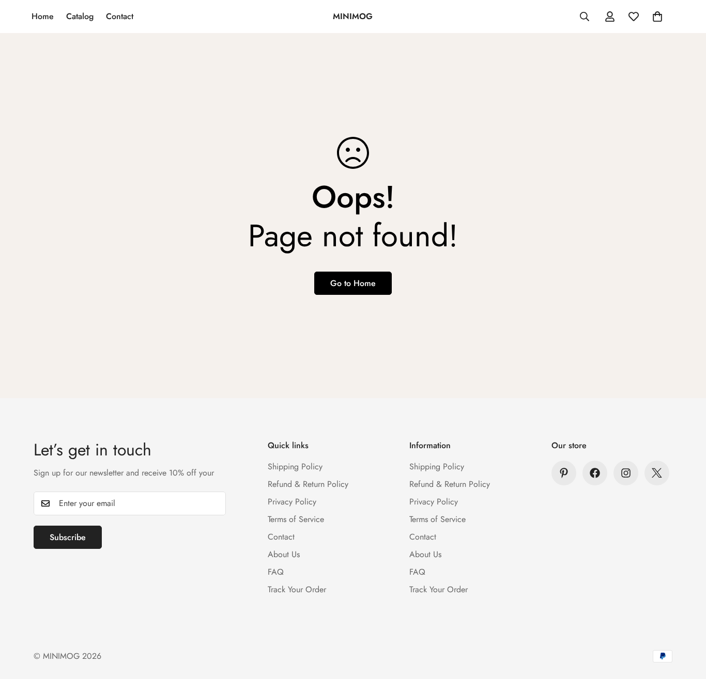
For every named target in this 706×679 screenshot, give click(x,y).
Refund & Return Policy (308, 484)
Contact (119, 16)
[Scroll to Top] (686, 623)
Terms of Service (296, 519)
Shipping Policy (295, 466)
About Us (284, 554)
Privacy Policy (292, 502)
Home (43, 16)
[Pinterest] (563, 473)
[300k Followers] (594, 473)
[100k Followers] (625, 473)
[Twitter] (656, 473)
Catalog (80, 16)
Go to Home (353, 283)
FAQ (276, 572)
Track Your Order (297, 589)
